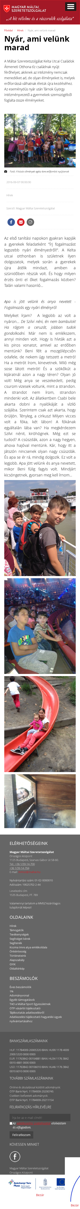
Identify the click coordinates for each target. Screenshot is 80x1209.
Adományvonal (19, 995)
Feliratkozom (21, 1135)
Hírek (20, 30)
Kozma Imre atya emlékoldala (28, 947)
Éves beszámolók (20, 987)
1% (11, 991)
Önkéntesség (18, 951)
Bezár (40, 1195)
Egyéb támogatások (22, 1000)
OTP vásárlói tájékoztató (25, 1008)
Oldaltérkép (17, 968)
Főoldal (8, 30)
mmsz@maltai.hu (29, 872)
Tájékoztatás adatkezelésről (27, 1012)
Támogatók (17, 930)
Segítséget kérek (20, 939)
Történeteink (18, 956)
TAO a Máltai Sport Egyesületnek (30, 1004)
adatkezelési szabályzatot (34, 1123)
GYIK (13, 964)
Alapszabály (17, 960)
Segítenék (16, 943)
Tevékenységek (19, 934)
